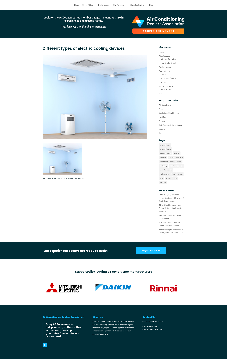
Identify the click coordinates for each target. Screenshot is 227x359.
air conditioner (165, 145)
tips (175, 178)
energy (172, 162)
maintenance (174, 166)
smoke (180, 174)
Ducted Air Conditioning (169, 113)
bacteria (176, 153)
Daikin (163, 74)
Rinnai (163, 82)
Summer (162, 129)
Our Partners (118, 5)
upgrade (163, 182)
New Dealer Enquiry (169, 63)
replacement (164, 174)
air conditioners (165, 149)
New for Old (166, 89)
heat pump (163, 166)
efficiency (179, 157)
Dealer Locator (104, 5)
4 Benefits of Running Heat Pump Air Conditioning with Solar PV (170, 208)
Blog (151, 5)
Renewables (168, 170)
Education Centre (137, 5)
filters (179, 162)
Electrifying (164, 162)
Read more (103, 334)
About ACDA (87, 5)
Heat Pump (163, 117)
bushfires (163, 157)
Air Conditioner (165, 105)
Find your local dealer (151, 250)
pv (161, 170)
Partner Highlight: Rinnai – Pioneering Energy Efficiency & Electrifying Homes (171, 198)
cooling (171, 157)
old (182, 166)
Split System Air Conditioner (170, 125)
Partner (162, 121)
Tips (160, 133)
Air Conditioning (165, 153)
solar (161, 178)
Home (76, 5)
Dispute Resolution (168, 59)
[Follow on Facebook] (45, 345)
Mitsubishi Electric (168, 78)
